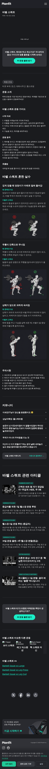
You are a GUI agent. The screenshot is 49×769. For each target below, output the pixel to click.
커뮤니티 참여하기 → (36, 456)
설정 (41, 764)
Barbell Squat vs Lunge (13, 666)
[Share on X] (13, 695)
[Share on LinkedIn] (28, 695)
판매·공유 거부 (25, 764)
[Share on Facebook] (20, 695)
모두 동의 (8, 764)
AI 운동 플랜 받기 (24, 61)
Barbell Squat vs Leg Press (15, 670)
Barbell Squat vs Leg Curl (14, 674)
